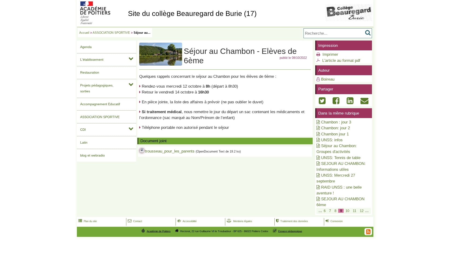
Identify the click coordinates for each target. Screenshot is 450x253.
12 (362, 211)
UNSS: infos (332, 140)
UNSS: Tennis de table (340, 158)
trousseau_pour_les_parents (170, 151)
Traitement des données (292, 221)
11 (354, 211)
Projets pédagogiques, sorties (96, 88)
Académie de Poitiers (159, 231)
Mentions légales (239, 221)
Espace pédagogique (290, 231)
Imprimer (330, 54)
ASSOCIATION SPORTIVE (111, 32)
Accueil (84, 32)
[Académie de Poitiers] (101, 23)
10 (347, 211)
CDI (83, 129)
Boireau (327, 79)
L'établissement (91, 59)
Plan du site (87, 221)
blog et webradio (92, 155)
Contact (135, 221)
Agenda (86, 47)
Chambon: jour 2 (335, 128)
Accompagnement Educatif (100, 104)
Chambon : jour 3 (336, 122)
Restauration (89, 72)
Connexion (334, 221)
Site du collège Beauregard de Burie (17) (192, 13)
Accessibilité (187, 221)
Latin (83, 142)
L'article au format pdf (341, 60)
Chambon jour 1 (335, 134)
